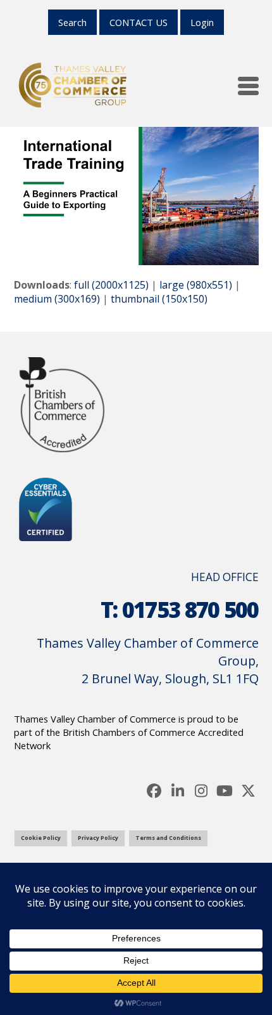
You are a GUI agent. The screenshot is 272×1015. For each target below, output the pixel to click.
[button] (248, 86)
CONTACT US (138, 22)
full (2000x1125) (111, 285)
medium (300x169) (57, 299)
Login (202, 22)
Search (72, 22)
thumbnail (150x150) (159, 299)
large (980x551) (195, 285)
